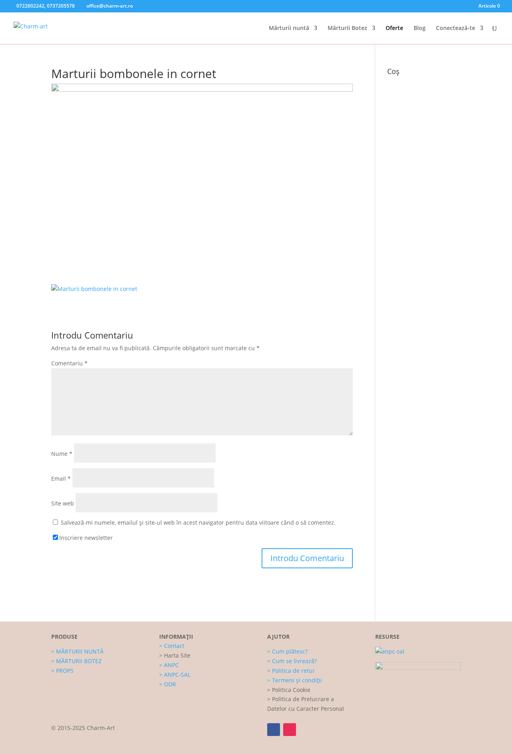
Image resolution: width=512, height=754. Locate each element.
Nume (61, 453)
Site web (62, 503)
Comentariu (69, 363)
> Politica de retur (291, 670)
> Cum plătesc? (287, 651)
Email (61, 478)
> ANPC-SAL (174, 674)
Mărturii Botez (347, 28)
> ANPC (169, 665)
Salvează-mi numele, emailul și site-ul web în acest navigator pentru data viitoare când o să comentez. (198, 522)
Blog (420, 28)
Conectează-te (455, 28)
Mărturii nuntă (289, 28)
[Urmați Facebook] (273, 729)
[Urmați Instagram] (289, 729)
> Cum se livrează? (292, 661)
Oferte (394, 28)
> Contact (171, 646)
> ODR (167, 684)
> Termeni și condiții (294, 680)
